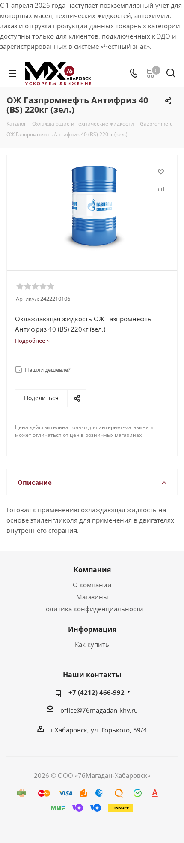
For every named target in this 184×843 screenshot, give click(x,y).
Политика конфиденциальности (92, 608)
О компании (92, 584)
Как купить (92, 644)
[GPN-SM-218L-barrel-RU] (94, 209)
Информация (92, 629)
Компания (92, 569)
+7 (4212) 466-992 (96, 692)
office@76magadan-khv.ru (99, 710)
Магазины (92, 596)
